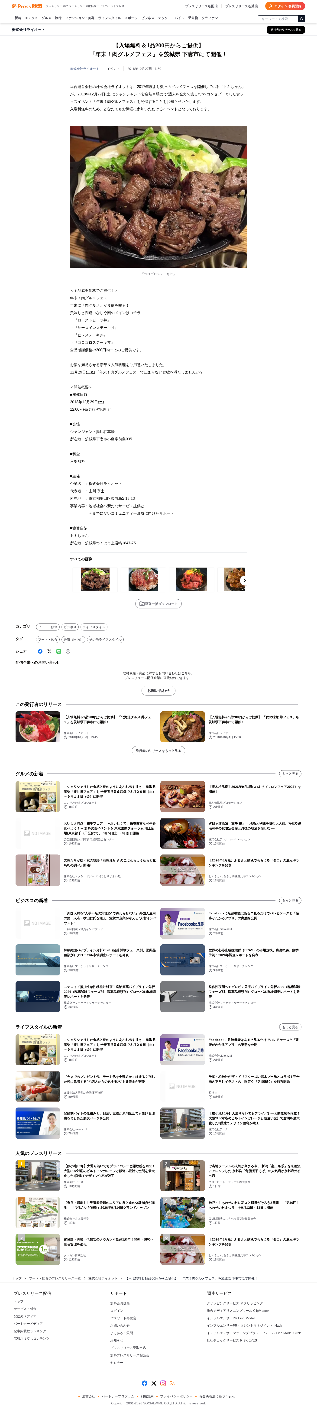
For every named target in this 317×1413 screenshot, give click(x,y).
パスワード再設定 (123, 1318)
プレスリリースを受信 (241, 6)
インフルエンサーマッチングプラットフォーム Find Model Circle (254, 1333)
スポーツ (131, 18)
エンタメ (31, 18)
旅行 (58, 18)
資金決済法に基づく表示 (217, 1396)
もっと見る (290, 774)
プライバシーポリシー (176, 1396)
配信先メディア (25, 1316)
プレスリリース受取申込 (128, 1348)
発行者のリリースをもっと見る (158, 751)
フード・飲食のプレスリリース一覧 (55, 1278)
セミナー (116, 1362)
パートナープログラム (118, 1396)
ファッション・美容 (79, 18)
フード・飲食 (48, 627)
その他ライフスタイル (105, 639)
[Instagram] (163, 1383)
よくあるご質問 (121, 1333)
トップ (17, 1278)
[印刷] (68, 651)
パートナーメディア (28, 1323)
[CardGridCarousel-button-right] (245, 580)
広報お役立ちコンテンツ (31, 1338)
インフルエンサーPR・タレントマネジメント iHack (244, 1325)
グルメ (46, 18)
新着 (18, 18)
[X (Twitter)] (49, 651)
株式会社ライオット (84, 69)
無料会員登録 (120, 1303)
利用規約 (147, 1396)
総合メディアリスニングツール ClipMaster (238, 1310)
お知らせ (116, 1340)
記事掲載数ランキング (30, 1331)
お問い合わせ (158, 690)
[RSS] (172, 1383)
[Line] (58, 651)
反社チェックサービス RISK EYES (232, 1340)
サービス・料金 (25, 1309)
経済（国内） (73, 639)
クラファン (210, 18)
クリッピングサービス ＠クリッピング (235, 1303)
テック (163, 18)
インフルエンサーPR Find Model (231, 1318)
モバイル (177, 18)
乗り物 (193, 18)
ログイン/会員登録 (288, 6)
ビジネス (147, 18)
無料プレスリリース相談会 (129, 1355)
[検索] (301, 18)
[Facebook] (40, 651)
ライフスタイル (109, 18)
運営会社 (88, 1396)
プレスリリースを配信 (201, 6)
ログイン (116, 1310)
